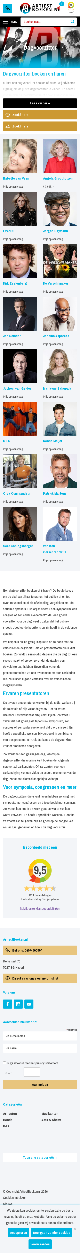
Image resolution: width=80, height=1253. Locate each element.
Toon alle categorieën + (40, 1157)
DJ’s (6, 1125)
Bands (7, 1119)
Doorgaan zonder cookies (51, 1232)
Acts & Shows (51, 1119)
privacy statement (46, 1063)
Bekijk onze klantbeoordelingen (40, 908)
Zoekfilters (20, 114)
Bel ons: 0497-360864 (27, 950)
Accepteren (18, 1232)
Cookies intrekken (14, 1197)
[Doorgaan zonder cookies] (75, 1229)
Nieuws (8, 1203)
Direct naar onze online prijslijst (35, 978)
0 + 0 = (10, 1073)
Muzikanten (49, 1113)
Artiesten (10, 1113)
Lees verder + (40, 103)
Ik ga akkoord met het (32, 1063)
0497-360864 (7, 8)
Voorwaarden (40, 1244)
